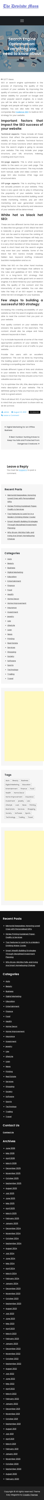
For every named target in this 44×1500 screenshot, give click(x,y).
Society (10, 656)
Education (12, 576)
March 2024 (11, 1273)
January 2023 (12, 1343)
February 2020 (12, 1479)
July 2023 (10, 1313)
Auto (9, 559)
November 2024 (13, 1233)
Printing (10, 638)
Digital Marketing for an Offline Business (20, 429)
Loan (9, 629)
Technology (34, 412)
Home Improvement (16, 603)
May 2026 (10, 1153)
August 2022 (11, 1368)
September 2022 (13, 1363)
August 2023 (11, 1308)
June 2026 (10, 1148)
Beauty (10, 563)
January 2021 (11, 1454)
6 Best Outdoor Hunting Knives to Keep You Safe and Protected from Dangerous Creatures (23, 440)
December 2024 (13, 1228)
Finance (11, 585)
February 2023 (12, 1338)
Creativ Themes (30, 1494)
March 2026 (11, 1163)
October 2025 (12, 1178)
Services (11, 647)
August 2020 (11, 1474)
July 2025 (10, 1193)
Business (11, 567)
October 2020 (12, 1464)
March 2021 (11, 1444)
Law (9, 621)
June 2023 (10, 1318)
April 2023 (10, 1328)
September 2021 (13, 1424)
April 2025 (10, 1208)
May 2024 (10, 1263)
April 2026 (10, 1158)
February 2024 (12, 1278)
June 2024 (10, 1258)
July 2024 (10, 1253)
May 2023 (10, 1323)
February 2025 (12, 1218)
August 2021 (11, 1429)
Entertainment (14, 581)
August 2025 (11, 1188)
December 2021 (13, 1408)
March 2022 (11, 1393)
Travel (10, 678)
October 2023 (12, 1298)
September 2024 (13, 1243)
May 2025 (10, 1203)
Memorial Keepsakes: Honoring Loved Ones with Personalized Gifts (21, 498)
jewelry (10, 616)
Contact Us (8, 1132)
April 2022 (10, 1388)
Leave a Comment (11, 415)
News (9, 634)
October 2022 (12, 1358)
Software (11, 660)
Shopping (11, 652)
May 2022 (10, 1383)
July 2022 (10, 1373)
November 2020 (13, 1459)
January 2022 (12, 1403)
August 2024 (11, 1248)
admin (6, 412)
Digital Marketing (15, 572)
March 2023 (11, 1333)
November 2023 (13, 1293)
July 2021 (10, 1434)
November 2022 (13, 1353)
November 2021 (13, 1413)
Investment (12, 612)
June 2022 (10, 1378)
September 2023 (13, 1303)
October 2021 (12, 1419)
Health (10, 594)
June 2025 (10, 1198)
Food (9, 590)
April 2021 (10, 1439)
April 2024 (10, 1268)
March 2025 (11, 1213)
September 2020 (13, 1469)
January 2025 (12, 1223)
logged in (23, 470)
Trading (10, 674)
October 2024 (12, 1238)
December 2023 (13, 1288)
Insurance (12, 607)
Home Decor (13, 598)
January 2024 (12, 1283)
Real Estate (12, 643)
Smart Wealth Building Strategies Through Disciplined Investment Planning (22, 524)
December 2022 (13, 1348)
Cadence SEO (21, 112)
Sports (10, 665)
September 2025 (13, 1183)
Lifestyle (11, 625)
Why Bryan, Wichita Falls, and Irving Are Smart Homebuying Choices (20, 535)
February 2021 (12, 1449)
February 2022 (12, 1398)
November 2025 (13, 1173)
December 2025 (13, 1168)
